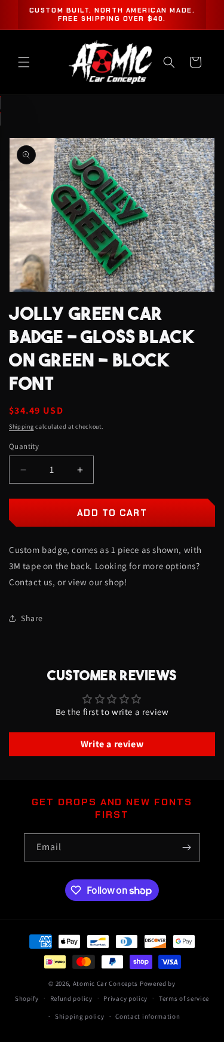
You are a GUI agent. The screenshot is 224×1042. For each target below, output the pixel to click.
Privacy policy (125, 998)
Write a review (112, 744)
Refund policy (71, 998)
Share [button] (32, 618)
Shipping (21, 426)
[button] (24, 62)
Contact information (147, 1016)
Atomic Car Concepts (105, 983)
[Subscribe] (186, 847)
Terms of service (184, 998)
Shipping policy (80, 1016)
